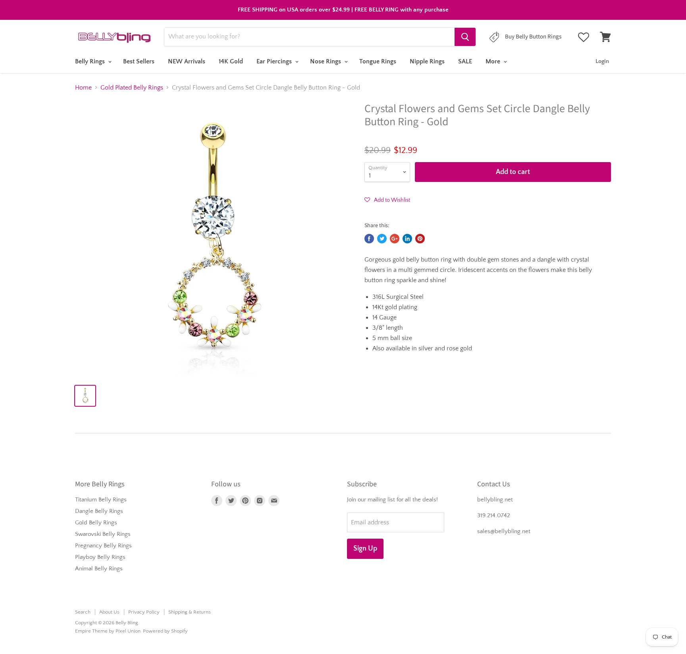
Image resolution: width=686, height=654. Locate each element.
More (494, 61)
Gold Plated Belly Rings (131, 87)
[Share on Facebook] (369, 238)
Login (602, 61)
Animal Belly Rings (99, 568)
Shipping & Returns (189, 612)
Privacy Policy (144, 612)
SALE (465, 61)
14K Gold (231, 61)
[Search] (465, 37)
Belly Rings (90, 61)
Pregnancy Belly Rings (103, 545)
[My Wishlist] (583, 37)
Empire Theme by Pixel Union (108, 631)
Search (83, 612)
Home (83, 87)
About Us (109, 612)
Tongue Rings (377, 61)
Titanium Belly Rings (101, 499)
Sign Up (365, 549)
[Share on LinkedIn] (407, 238)
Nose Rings (326, 61)
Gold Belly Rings (96, 522)
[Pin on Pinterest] (420, 238)
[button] (387, 200)
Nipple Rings (427, 61)
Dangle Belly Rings (99, 511)
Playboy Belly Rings (100, 557)
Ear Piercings (274, 61)
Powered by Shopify (165, 631)
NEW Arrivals (186, 61)
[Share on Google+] (394, 238)
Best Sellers (138, 61)
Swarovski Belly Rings (103, 534)
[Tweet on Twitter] (382, 238)
